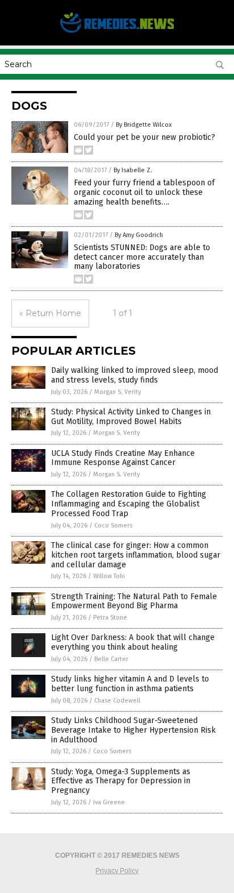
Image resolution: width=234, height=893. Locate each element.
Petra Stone (110, 617)
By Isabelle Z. (133, 170)
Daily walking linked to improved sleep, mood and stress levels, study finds (134, 375)
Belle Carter (111, 659)
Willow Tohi (109, 576)
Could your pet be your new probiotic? (144, 137)
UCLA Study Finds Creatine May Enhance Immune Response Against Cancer (123, 458)
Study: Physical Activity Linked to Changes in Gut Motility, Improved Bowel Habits (131, 416)
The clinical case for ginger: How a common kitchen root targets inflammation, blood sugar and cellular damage (135, 555)
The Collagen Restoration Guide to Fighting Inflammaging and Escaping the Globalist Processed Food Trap (128, 503)
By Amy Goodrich (139, 235)
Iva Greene (109, 802)
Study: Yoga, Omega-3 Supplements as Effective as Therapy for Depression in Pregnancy (120, 781)
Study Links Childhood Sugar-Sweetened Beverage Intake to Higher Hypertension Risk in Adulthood (133, 730)
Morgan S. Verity (117, 392)
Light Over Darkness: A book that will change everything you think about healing (133, 642)
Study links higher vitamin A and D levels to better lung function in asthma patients (130, 683)
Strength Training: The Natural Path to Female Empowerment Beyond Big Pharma (134, 601)
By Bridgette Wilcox (144, 124)
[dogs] (117, 32)
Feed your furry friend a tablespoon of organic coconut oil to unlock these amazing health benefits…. (144, 192)
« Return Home (50, 313)
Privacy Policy (117, 871)
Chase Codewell (117, 700)
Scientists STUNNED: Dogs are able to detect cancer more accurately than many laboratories (142, 257)
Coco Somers (113, 525)
